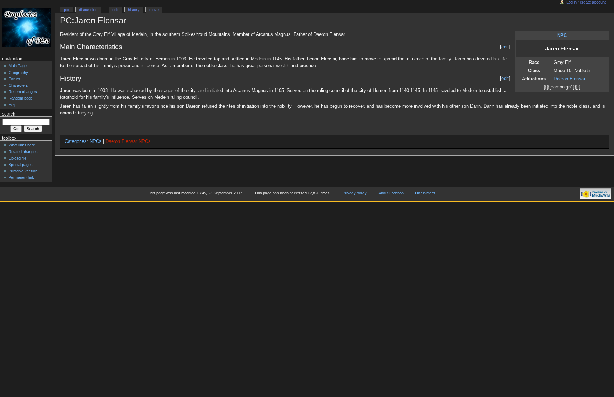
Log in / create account (586, 2)
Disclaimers (425, 193)
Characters (18, 85)
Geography (18, 72)
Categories (76, 141)
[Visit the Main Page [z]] (27, 27)
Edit (115, 9)
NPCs (96, 141)
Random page (21, 98)
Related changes (23, 152)
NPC (562, 35)
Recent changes (23, 92)
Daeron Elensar (569, 78)
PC (66, 9)
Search (8, 114)
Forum (14, 79)
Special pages (21, 164)
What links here (22, 145)
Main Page (18, 66)
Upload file (17, 158)
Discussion (88, 9)
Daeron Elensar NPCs (128, 141)
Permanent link (21, 177)
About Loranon (391, 193)
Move (154, 9)
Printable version (23, 171)
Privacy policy (355, 193)
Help (12, 105)
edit (505, 46)
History (134, 9)
